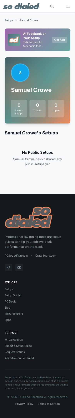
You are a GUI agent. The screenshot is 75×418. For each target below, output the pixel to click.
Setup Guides (13, 295)
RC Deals (10, 301)
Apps (8, 319)
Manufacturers (14, 313)
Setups (9, 20)
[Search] (51, 6)
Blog (7, 307)
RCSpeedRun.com (16, 255)
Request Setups (15, 352)
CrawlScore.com (45, 255)
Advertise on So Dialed (19, 358)
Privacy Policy (24, 403)
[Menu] (68, 6)
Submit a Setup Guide (18, 345)
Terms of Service (49, 403)
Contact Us (16, 339)
